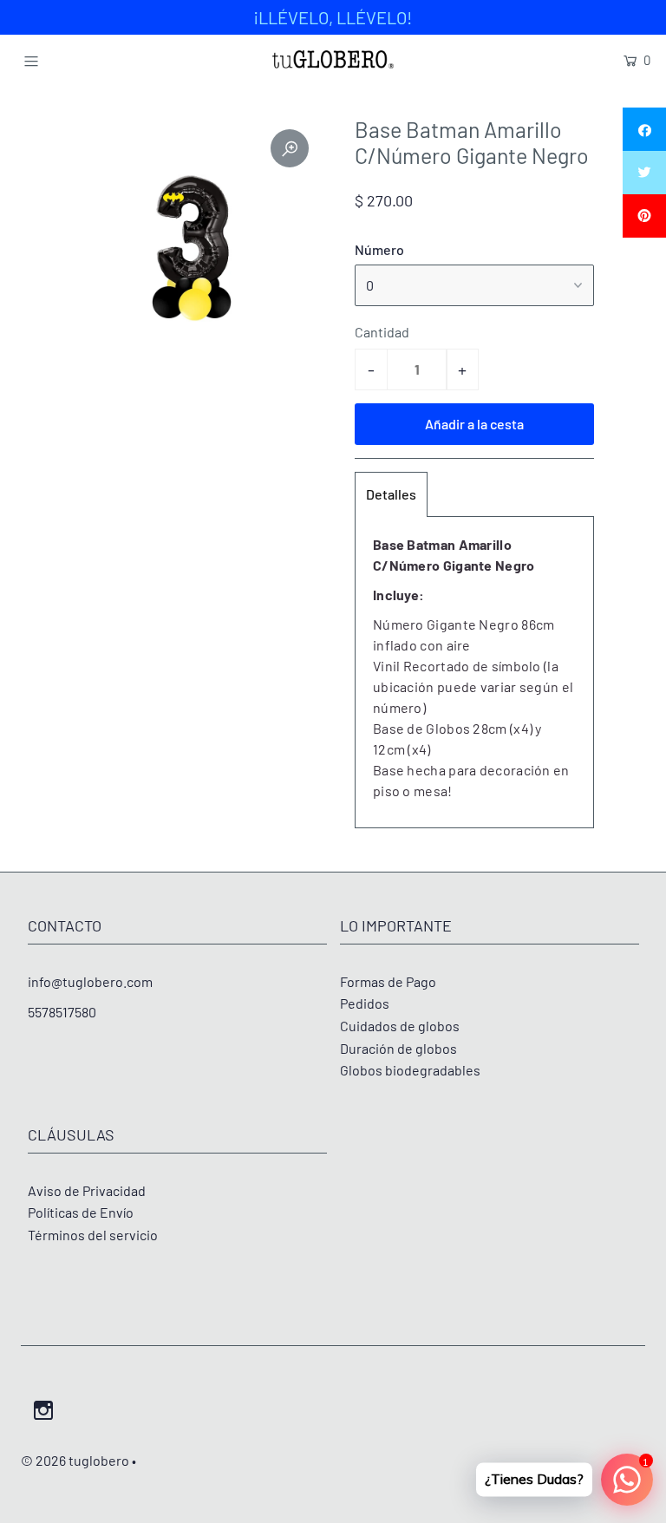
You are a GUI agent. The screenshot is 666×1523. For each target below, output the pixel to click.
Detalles (391, 494)
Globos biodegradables (410, 1070)
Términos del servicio (93, 1234)
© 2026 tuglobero (75, 1460)
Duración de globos (398, 1048)
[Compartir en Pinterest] (644, 216)
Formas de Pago (388, 981)
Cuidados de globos (400, 1025)
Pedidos (364, 1003)
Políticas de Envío (81, 1212)
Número (379, 249)
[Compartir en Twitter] (644, 172)
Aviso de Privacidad (87, 1190)
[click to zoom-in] (290, 148)
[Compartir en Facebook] (644, 129)
